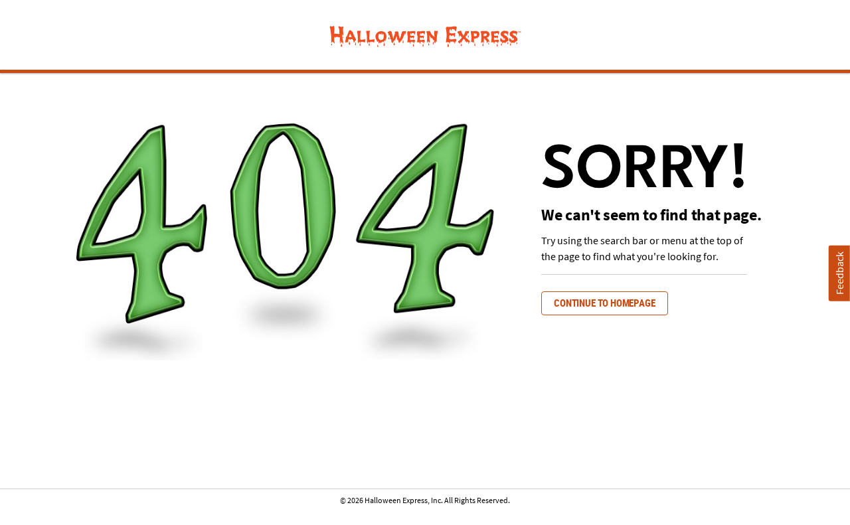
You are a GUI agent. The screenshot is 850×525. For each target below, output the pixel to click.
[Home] (425, 37)
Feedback (839, 273)
